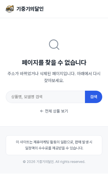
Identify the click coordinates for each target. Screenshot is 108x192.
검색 (93, 96)
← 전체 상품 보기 (54, 111)
